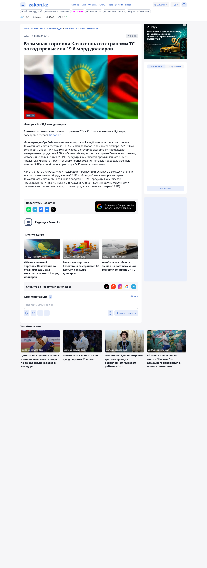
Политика (74, 4)
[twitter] (53, 209)
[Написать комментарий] (81, 305)
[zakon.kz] (38, 4)
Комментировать (126, 313)
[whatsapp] (28, 209)
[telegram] (34, 209)
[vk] (47, 209)
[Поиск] (184, 4)
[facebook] (41, 209)
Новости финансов (89, 28)
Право (128, 4)
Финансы (92, 4)
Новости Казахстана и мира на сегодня (43, 28)
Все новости (71, 28)
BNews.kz (55, 135)
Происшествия (115, 4)
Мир (84, 4)
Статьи (102, 4)
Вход (136, 296)
